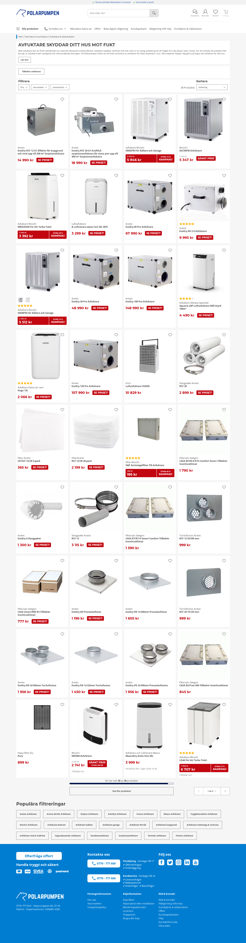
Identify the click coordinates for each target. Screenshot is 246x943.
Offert (162, 911)
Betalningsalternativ (134, 907)
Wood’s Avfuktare (28, 824)
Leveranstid (58, 87)
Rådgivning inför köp (171, 903)
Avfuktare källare (84, 824)
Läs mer (24, 59)
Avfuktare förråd (138, 824)
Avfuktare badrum (56, 824)
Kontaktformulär (168, 922)
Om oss (91, 900)
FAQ (161, 918)
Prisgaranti (129, 914)
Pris (22, 87)
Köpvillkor (128, 900)
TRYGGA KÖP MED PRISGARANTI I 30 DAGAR (112, 2)
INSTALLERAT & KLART (145, 2)
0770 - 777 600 (106, 863)
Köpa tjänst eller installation (138, 903)
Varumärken (94, 903)
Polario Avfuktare (184, 835)
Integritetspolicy (96, 907)
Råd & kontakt (167, 900)
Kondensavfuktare (100, 835)
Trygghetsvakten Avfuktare (203, 814)
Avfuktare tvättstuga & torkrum (203, 824)
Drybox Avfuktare (89, 814)
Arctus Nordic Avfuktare (59, 814)
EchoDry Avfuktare (117, 814)
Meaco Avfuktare (172, 814)
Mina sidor (164, 925)
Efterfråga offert (39, 856)
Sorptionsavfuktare (128, 835)
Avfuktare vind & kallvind (32, 835)
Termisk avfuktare (157, 835)
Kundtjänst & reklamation (173, 907)
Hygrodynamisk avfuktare (68, 835)
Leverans (128, 911)
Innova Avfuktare (145, 814)
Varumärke (38, 87)
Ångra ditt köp (131, 918)
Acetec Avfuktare (28, 814)
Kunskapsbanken (169, 914)
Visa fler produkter (121, 791)
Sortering (202, 87)
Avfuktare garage (111, 824)
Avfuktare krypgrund (166, 824)
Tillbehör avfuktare (31, 71)
